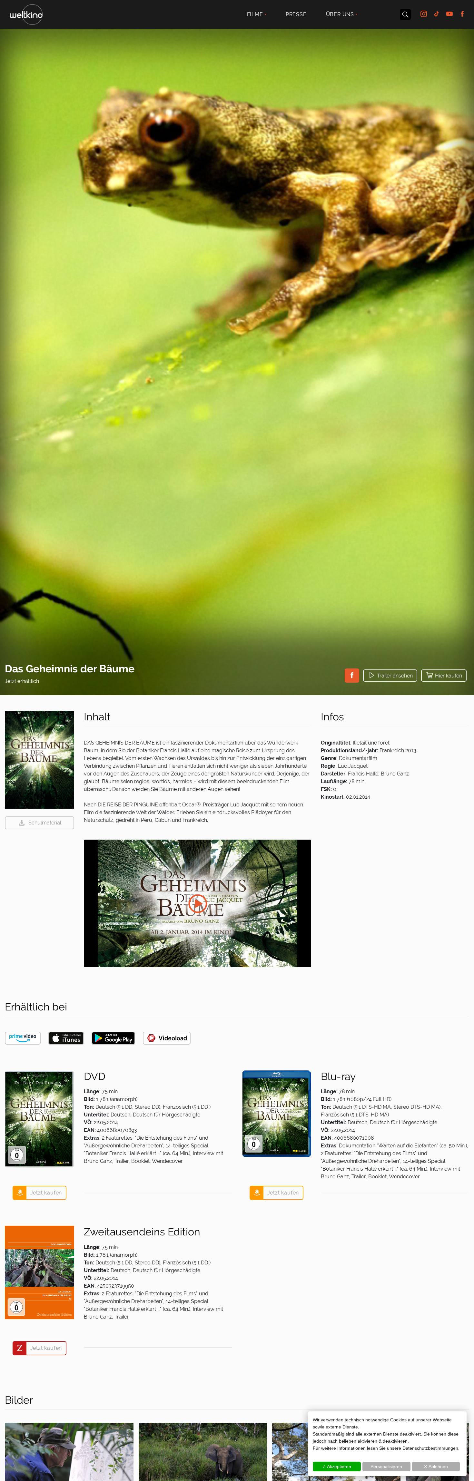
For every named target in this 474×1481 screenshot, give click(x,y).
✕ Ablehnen (436, 1466)
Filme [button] (255, 14)
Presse (296, 14)
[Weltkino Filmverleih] (26, 14)
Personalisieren (386, 1466)
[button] (352, 675)
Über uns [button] (340, 14)
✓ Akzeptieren (336, 1466)
